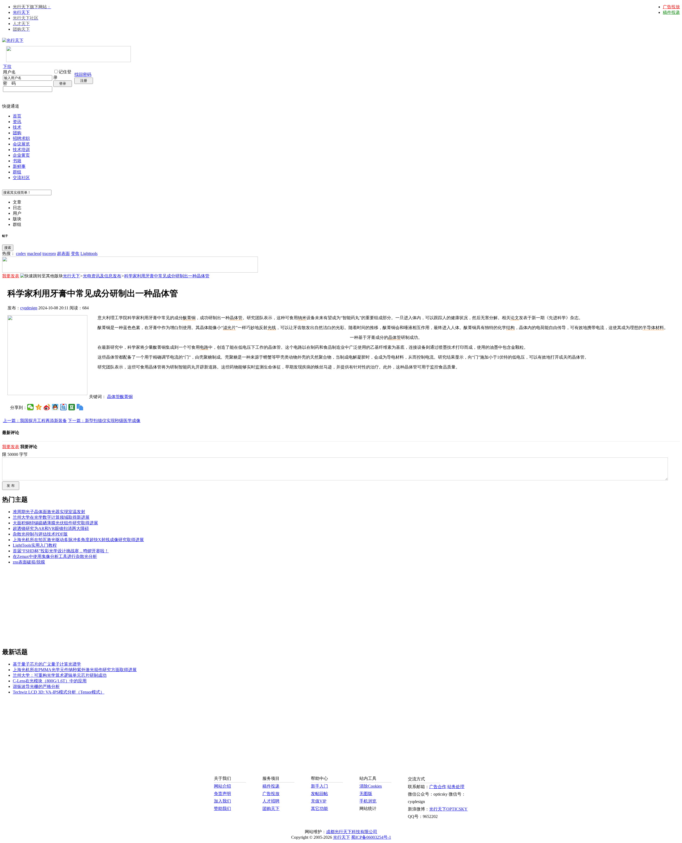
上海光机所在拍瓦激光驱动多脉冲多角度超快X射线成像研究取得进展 (78, 539)
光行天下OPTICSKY (448, 809)
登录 (62, 84)
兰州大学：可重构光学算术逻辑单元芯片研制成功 (60, 675)
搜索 (7, 248)
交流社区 (21, 177)
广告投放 (671, 7)
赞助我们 (222, 808)
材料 (659, 327)
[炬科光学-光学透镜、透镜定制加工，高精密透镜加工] (47, 393)
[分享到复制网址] (80, 407)
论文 (514, 317)
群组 (17, 172)
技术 (17, 127)
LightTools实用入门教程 (35, 545)
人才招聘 (270, 801)
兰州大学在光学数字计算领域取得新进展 (51, 517)
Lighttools (89, 253)
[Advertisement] (381, 382)
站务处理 (455, 786)
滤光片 (229, 327)
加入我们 (222, 801)
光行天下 (21, 12)
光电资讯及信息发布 (102, 276)
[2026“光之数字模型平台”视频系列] (130, 271)
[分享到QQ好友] (55, 407)
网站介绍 (222, 786)
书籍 (17, 161)
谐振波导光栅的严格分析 (36, 686)
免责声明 (222, 793)
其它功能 (319, 808)
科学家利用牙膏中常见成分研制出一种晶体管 (166, 276)
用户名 (9, 72)
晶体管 (394, 337)
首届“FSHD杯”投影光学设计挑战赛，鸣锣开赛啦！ (61, 551)
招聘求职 (21, 138)
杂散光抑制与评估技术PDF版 (40, 534)
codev (21, 253)
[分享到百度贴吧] (63, 407)
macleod (34, 253)
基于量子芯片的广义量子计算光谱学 (47, 664)
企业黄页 (21, 155)
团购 (17, 133)
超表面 (63, 253)
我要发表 (10, 276)
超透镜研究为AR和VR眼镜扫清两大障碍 (51, 528)
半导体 (649, 327)
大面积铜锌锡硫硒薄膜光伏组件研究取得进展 (55, 523)
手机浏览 (367, 801)
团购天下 (270, 808)
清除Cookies (370, 786)
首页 (17, 116)
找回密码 (82, 74)
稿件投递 (671, 12)
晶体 (234, 317)
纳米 (302, 317)
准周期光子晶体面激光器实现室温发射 (49, 511)
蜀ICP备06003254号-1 (371, 837)
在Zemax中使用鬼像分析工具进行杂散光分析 (55, 556)
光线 (271, 327)
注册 (83, 81)
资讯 (17, 121)
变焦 (75, 253)
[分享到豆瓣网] (71, 407)
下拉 (7, 66)
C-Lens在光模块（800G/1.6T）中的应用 (50, 681)
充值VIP (318, 801)
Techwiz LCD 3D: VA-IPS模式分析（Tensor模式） (58, 692)
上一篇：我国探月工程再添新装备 (35, 420)
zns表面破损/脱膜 (29, 562)
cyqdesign (28, 308)
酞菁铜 (189, 317)
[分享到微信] (30, 407)
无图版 (365, 793)
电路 (204, 347)
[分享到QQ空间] (38, 407)
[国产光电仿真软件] (68, 60)
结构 (510, 327)
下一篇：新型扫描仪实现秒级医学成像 (104, 420)
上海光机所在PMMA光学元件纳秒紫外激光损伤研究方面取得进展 (75, 669)
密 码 (9, 83)
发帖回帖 (319, 793)
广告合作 (437, 786)
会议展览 (21, 144)
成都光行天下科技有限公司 (351, 831)
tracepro (49, 253)
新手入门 (319, 786)
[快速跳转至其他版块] (41, 276)
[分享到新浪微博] (47, 407)
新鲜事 (19, 166)
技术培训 (21, 149)
